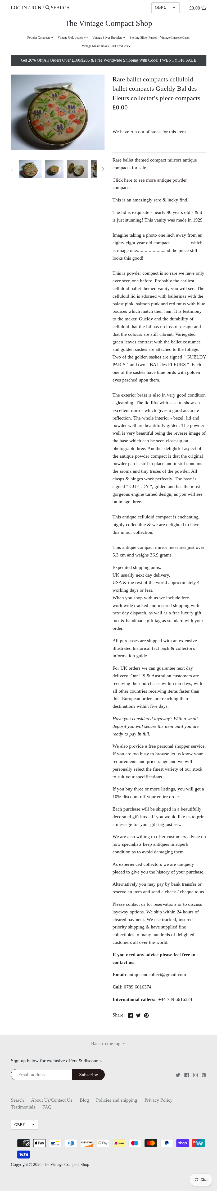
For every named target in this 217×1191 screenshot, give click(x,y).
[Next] (103, 169)
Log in (19, 7)
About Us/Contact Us (51, 1100)
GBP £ (160, 7)
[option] (30, 169)
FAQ (47, 1107)
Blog (84, 1100)
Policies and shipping (116, 1100)
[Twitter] (178, 1074)
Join (36, 7)
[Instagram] (195, 1074)
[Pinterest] (204, 1074)
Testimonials (23, 1107)
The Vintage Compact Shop (108, 23)
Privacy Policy (158, 1100)
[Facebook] (186, 1074)
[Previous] (12, 169)
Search (17, 1100)
